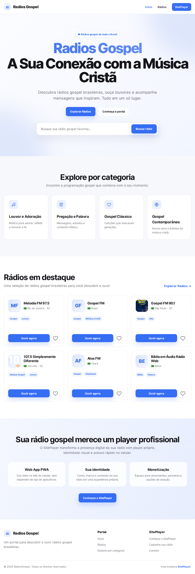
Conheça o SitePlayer (162, 538)
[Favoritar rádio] (55, 338)
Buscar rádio (144, 128)
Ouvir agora (29, 338)
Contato (154, 550)
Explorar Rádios (80, 111)
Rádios (162, 7)
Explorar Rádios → (177, 286)
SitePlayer (181, 7)
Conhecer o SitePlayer (97, 498)
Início (148, 7)
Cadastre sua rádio (161, 544)
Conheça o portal (113, 111)
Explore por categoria (111, 550)
